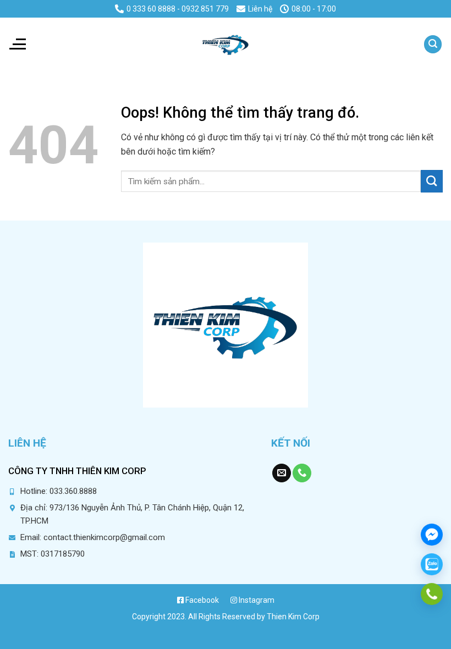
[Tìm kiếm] (433, 44)
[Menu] (17, 44)
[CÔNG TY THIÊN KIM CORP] (225, 44)
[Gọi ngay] (432, 594)
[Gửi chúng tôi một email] (281, 473)
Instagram (255, 600)
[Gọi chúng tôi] (302, 473)
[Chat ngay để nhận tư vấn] (432, 535)
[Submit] (432, 181)
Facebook (201, 600)
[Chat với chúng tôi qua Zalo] (432, 564)
